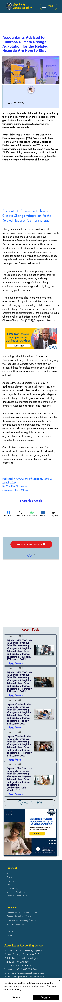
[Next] (55, 338)
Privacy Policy (14, 989)
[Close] (57, 982)
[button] (31, 544)
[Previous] (6, 338)
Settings (16, 997)
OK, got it (45, 997)
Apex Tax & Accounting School (23, 6)
